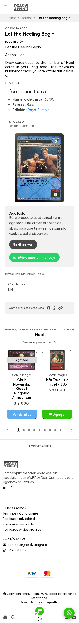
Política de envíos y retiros (22, 529)
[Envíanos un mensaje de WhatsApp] (69, 613)
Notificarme (23, 245)
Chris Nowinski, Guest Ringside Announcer (22, 389)
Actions (26, 18)
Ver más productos (37, 342)
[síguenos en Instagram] (5, 487)
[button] (60, 308)
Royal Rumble (38, 109)
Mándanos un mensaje (36, 257)
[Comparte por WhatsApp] (54, 308)
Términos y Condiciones (20, 513)
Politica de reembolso (19, 524)
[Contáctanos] (73, 617)
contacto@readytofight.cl (27, 544)
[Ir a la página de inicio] (5, 617)
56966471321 (17, 550)
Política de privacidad (19, 518)
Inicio (12, 18)
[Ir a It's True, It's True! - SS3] (57, 360)
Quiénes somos (14, 507)
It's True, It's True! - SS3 (57, 382)
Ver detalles (22, 415)
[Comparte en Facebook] (48, 308)
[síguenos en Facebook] (11, 487)
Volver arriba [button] (41, 446)
